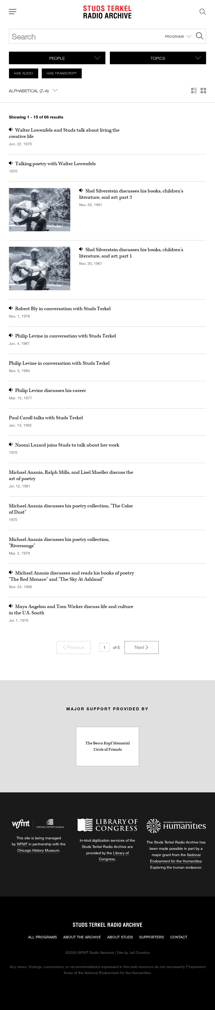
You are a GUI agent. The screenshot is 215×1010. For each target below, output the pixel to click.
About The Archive (82, 937)
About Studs (120, 937)
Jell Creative (139, 952)
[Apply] (199, 36)
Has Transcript (62, 73)
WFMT (22, 844)
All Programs (42, 937)
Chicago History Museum (38, 850)
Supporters (151, 937)
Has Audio (23, 73)
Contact (178, 937)
